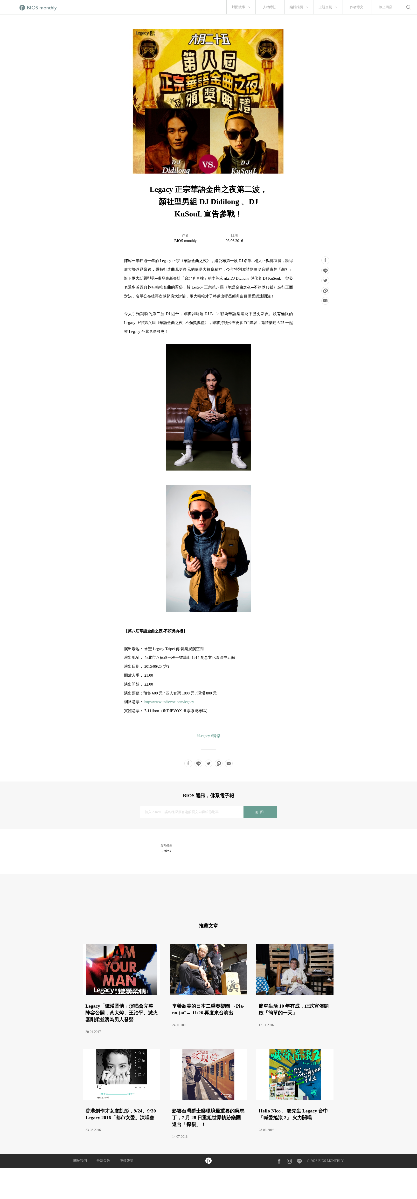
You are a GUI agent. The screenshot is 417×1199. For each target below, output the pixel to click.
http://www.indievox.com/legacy (168, 702)
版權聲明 (126, 1161)
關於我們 (80, 1161)
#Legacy (203, 736)
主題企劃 (325, 7)
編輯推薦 (296, 7)
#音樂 (216, 736)
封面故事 (238, 7)
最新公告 (103, 1161)
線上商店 (385, 7)
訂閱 (260, 812)
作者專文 (356, 7)
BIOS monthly (185, 241)
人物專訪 (270, 7)
